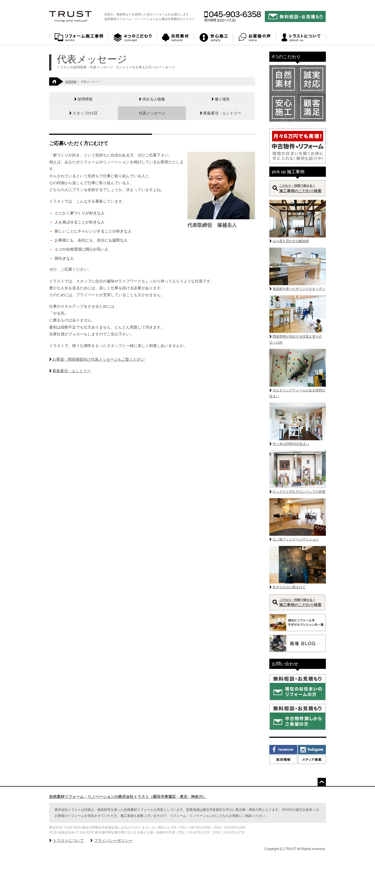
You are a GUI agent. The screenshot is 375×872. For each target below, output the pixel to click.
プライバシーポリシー (113, 840)
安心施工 (213, 37)
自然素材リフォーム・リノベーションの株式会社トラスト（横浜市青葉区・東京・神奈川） (127, 796)
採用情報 (70, 81)
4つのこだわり (132, 37)
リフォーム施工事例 (78, 37)
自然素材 (175, 37)
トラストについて (301, 37)
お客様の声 (254, 37)
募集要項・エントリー (71, 371)
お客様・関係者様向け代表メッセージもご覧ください (98, 359)
